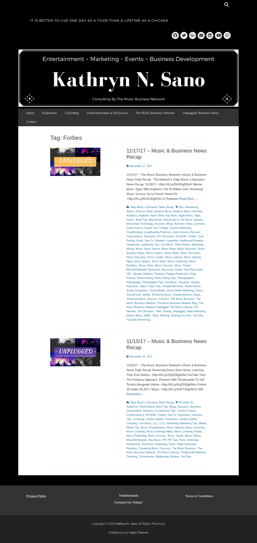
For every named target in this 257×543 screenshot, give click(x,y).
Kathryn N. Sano (126, 523)
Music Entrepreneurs (153, 427)
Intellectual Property (191, 240)
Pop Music (171, 282)
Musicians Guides (172, 269)
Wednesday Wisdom (167, 456)
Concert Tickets (186, 410)
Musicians (154, 269)
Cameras (199, 223)
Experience (49, 113)
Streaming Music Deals (186, 294)
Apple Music (186, 215)
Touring (167, 311)
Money (130, 248)
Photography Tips (153, 282)
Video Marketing (196, 311)
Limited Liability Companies (162, 419)
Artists (130, 219)
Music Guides (156, 257)
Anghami (144, 215)
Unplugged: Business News (201, 113)
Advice (130, 211)
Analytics (131, 215)
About (30, 113)
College (163, 227)
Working (164, 315)
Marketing (197, 244)
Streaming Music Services (141, 298)
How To (149, 240)
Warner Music (134, 315)
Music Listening (135, 431)
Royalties (184, 282)
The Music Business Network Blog (177, 303)
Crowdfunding (134, 232)
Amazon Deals (144, 211)
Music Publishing (178, 261)
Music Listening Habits (159, 431)
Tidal (158, 311)
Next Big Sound (193, 269)
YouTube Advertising (138, 319)
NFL (128, 273)
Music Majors (142, 261)
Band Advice (147, 406)
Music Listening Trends (188, 431)
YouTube (198, 315)
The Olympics (146, 311)
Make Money (182, 244)
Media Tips (132, 427)
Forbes (192, 236)
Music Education (136, 257)
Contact (31, 121)
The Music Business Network (155, 113)
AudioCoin (132, 406)
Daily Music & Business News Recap (152, 207)
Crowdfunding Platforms (157, 232)
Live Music (167, 244)
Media (202, 423)
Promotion (148, 444)
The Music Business (183, 298)
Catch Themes (138, 532)
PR (164, 439)
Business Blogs (164, 223)
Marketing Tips (188, 423)
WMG (147, 315)
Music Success (164, 265)
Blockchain (155, 219)
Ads (181, 207)
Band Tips (142, 219)
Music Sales (146, 265)
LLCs (162, 423)
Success (164, 298)
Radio (172, 444)
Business (183, 406)
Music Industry (173, 257)
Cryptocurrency (135, 414)
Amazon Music (163, 211)
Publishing (161, 444)
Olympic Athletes (143, 273)
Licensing (138, 419)
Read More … (188, 198)
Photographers (185, 278)
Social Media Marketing (180, 290)
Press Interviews (189, 439)
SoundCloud (133, 294)
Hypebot (160, 240)
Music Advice (152, 248)
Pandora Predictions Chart (181, 273)
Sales (143, 286)
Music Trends (183, 265)
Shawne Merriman (172, 286)
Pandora (159, 273)
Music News (159, 261)
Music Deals (172, 252)
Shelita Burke (192, 286)
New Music (154, 439)
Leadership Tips (150, 244)
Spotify (146, 294)
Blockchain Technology (139, 223)
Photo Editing (145, 278)
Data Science (181, 232)
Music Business (187, 248)
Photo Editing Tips (165, 278)
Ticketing (131, 456)
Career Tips (151, 227)
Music (139, 248)
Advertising (191, 207)
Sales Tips (154, 286)
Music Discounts (190, 252)
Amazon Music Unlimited (187, 211)
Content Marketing (180, 227)
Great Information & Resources (107, 113)
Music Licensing (194, 427)
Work (155, 315)
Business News (184, 223)
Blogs (173, 406)
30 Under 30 (186, 402)
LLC (155, 423)
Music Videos (193, 435)
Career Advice (134, 227)
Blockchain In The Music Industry (183, 219)
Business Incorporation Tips (159, 410)
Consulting (72, 113)
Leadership (132, 244)
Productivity (133, 444)
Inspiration (172, 240)
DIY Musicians (165, 236)
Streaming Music (161, 294)
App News (171, 215)
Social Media (157, 290)
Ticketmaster (146, 456)
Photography (133, 282)
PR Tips (172, 439)
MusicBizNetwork (136, 269)
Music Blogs (169, 248)
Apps (198, 215)
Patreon (131, 278)
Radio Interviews (186, 444)
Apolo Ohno (157, 215)
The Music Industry (181, 307)
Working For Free (181, 315)
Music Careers (154, 252)
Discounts (150, 236)
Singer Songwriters (137, 290)
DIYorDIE (181, 236)
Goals (139, 240)
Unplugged (179, 311)
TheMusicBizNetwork (193, 452)
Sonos (199, 290)
